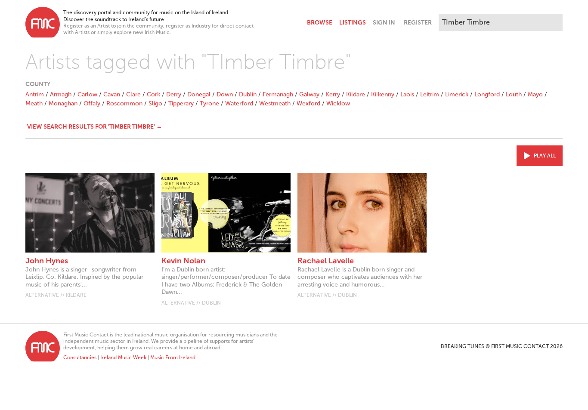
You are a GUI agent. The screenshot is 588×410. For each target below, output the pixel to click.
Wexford (308, 103)
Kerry (332, 94)
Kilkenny (382, 94)
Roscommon (124, 103)
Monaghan (63, 103)
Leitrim (429, 94)
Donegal (198, 94)
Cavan (111, 94)
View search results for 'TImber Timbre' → (94, 126)
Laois (407, 94)
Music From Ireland (172, 358)
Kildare (355, 94)
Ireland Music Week (123, 358)
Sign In (384, 22)
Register (418, 22)
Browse (319, 22)
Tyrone (209, 103)
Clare (133, 94)
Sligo (155, 103)
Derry (173, 94)
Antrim (34, 94)
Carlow (87, 94)
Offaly (92, 103)
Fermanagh (278, 94)
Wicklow (338, 103)
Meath (34, 103)
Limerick (456, 94)
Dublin (248, 94)
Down (225, 94)
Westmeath (275, 103)
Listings (352, 22)
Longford (487, 94)
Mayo (535, 94)
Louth (514, 94)
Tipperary (181, 103)
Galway (309, 94)
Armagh (60, 94)
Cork (153, 94)
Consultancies (79, 358)
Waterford (239, 103)
